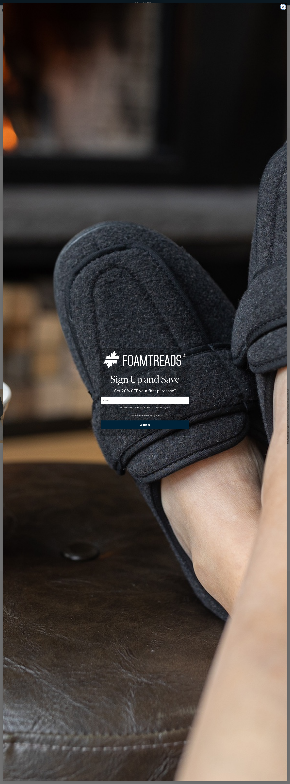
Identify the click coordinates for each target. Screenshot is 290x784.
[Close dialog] (283, 7)
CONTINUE (145, 424)
